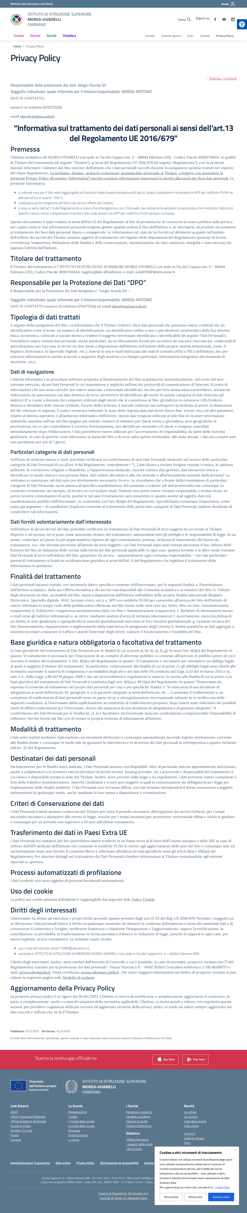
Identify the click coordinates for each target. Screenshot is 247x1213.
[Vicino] (235, 1149)
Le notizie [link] (190, 1112)
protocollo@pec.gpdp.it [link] (100, 972)
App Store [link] (169, 1059)
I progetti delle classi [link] (139, 1144)
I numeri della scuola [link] (81, 1121)
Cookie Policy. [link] (222, 1187)
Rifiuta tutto (195, 1197)
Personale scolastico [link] (139, 1112)
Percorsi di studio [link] (137, 1121)
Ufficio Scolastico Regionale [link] (28, 1116)
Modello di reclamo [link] (79, 977)
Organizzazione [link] (78, 1135)
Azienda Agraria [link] (171, 36)
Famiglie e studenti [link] (138, 1116)
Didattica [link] (69, 35)
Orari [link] (190, 36)
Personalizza (171, 1197)
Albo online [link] (191, 1126)
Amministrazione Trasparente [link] (30, 1163)
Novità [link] (51, 35)
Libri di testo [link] (134, 1148)
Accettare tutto (221, 1197)
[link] (242, 24)
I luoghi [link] (73, 1116)
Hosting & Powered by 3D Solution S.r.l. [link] (123, 1193)
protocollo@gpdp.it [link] (35, 972)
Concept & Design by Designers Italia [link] (123, 1198)
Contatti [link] (205, 36)
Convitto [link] (150, 36)
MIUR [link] (14, 1112)
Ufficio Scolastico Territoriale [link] (28, 1121)
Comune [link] (15, 1139)
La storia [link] (73, 1139)
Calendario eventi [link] (195, 1121)
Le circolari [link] (191, 1116)
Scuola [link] (19, 35)
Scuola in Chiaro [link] (20, 1126)
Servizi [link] (35, 35)
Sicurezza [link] (74, 1130)
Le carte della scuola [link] (81, 1126)
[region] (196, 1175)
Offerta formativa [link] (137, 1139)
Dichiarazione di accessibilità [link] (119, 1163)
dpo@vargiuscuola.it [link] (37, 116)
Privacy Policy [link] (224, 36)
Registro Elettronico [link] (139, 1126)
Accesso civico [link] (153, 1163)
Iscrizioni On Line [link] (21, 1130)
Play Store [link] (198, 1059)
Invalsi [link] (14, 1135)
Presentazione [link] (77, 1112)
